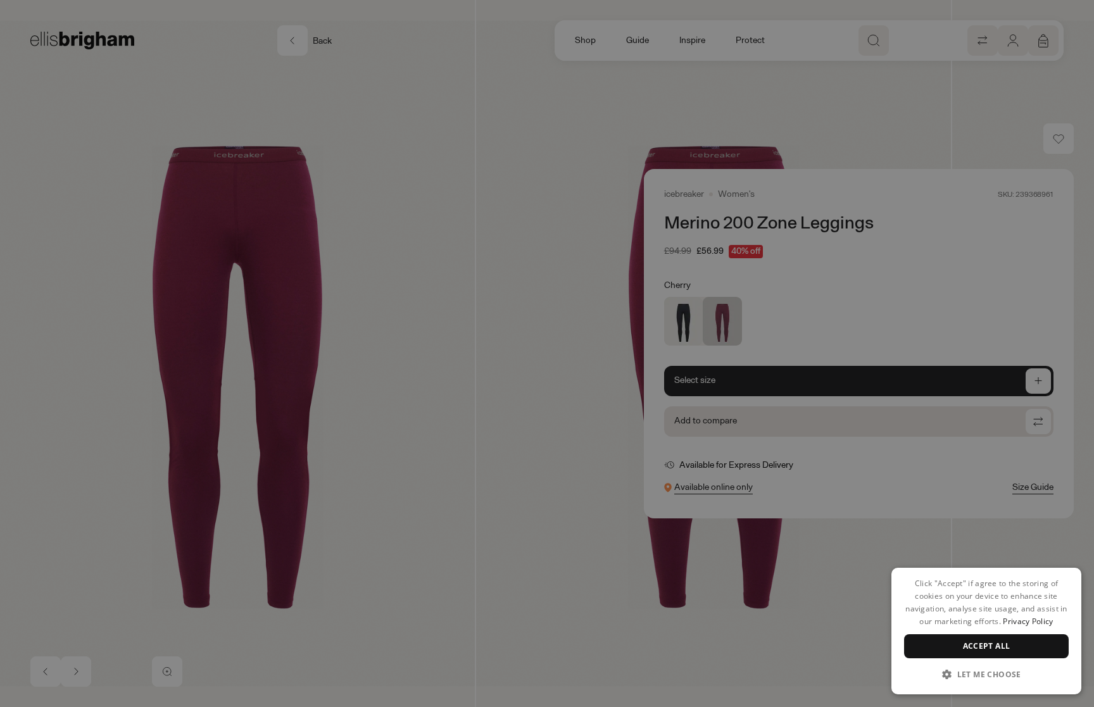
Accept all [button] (986, 646)
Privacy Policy (1028, 621)
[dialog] (986, 631)
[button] (986, 674)
